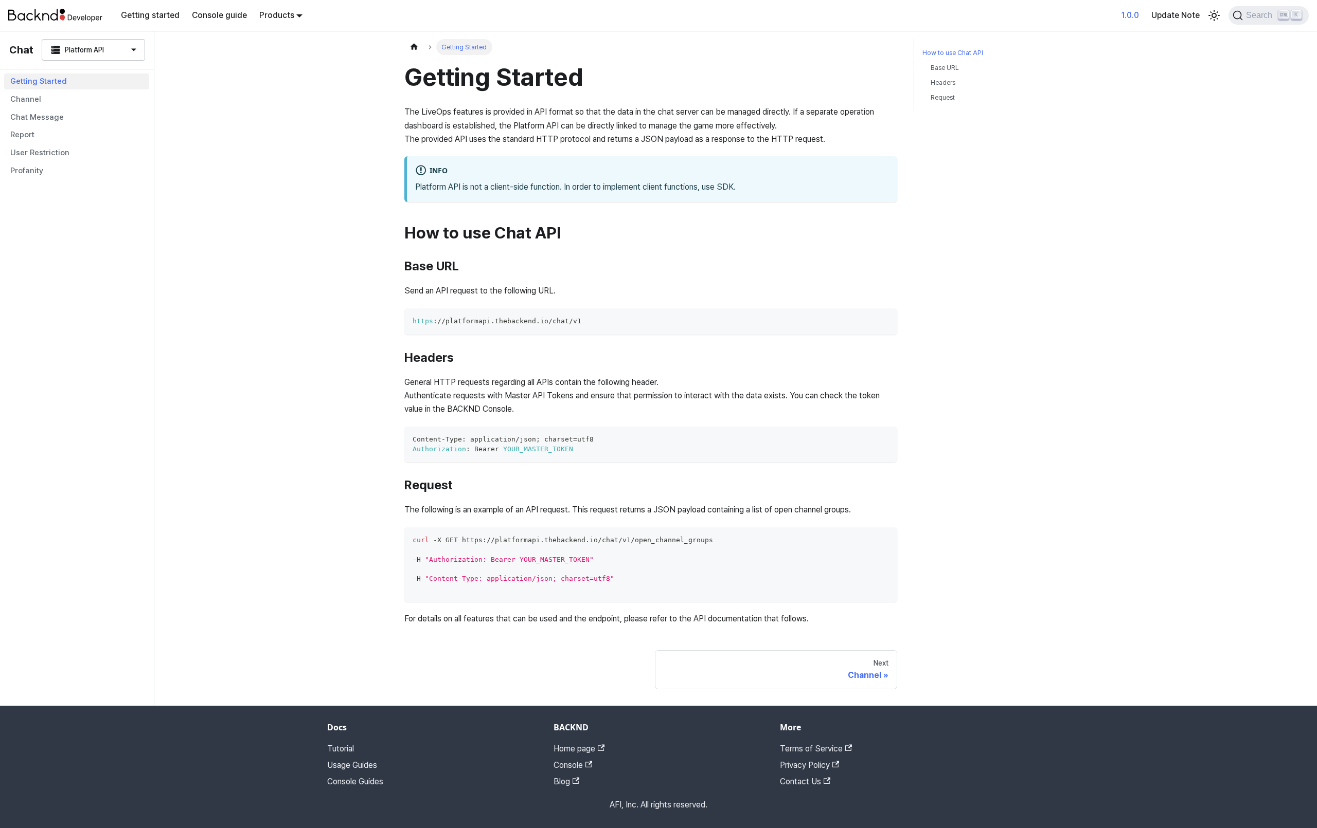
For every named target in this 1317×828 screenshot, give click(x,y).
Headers (943, 82)
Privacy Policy (805, 765)
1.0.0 (1130, 15)
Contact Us (800, 781)
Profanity (26, 170)
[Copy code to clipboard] (884, 320)
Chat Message (37, 117)
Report (22, 134)
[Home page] (414, 47)
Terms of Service (811, 748)
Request (943, 97)
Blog (562, 781)
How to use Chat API (952, 53)
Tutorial (340, 748)
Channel (25, 99)
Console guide (219, 15)
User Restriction (39, 152)
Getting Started (38, 81)
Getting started (150, 15)
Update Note (1175, 15)
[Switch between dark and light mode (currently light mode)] (1214, 15)
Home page (574, 748)
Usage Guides (352, 765)
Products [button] (276, 15)
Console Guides (355, 781)
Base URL (945, 67)
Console (568, 765)
